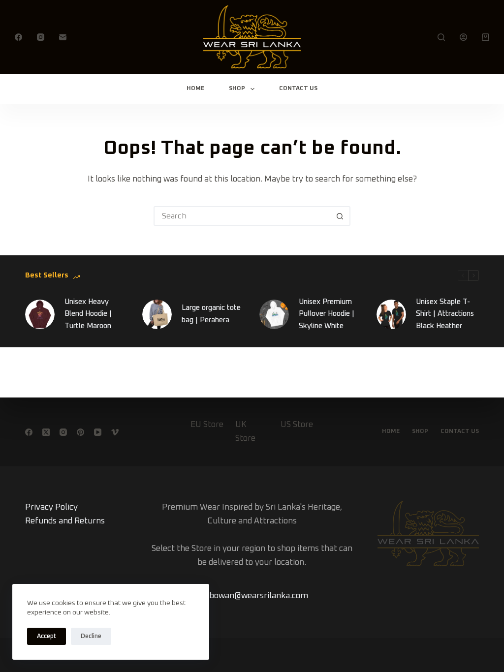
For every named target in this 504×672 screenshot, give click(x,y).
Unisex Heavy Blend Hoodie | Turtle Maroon (88, 314)
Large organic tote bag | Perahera (211, 314)
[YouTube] (97, 432)
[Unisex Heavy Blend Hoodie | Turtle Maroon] (40, 314)
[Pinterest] (80, 432)
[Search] (441, 37)
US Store (297, 425)
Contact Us (298, 89)
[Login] (463, 37)
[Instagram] (40, 37)
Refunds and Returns (65, 521)
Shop (237, 89)
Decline (91, 636)
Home (195, 89)
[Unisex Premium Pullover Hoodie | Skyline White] (274, 314)
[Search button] (339, 216)
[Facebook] (18, 37)
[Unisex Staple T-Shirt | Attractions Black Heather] (391, 314)
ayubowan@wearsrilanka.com (251, 596)
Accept (46, 636)
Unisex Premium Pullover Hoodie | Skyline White (326, 314)
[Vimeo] (115, 432)
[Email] (62, 37)
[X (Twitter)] (46, 432)
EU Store (206, 425)
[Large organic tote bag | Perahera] (157, 314)
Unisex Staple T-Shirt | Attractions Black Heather (445, 314)
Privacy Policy (51, 507)
